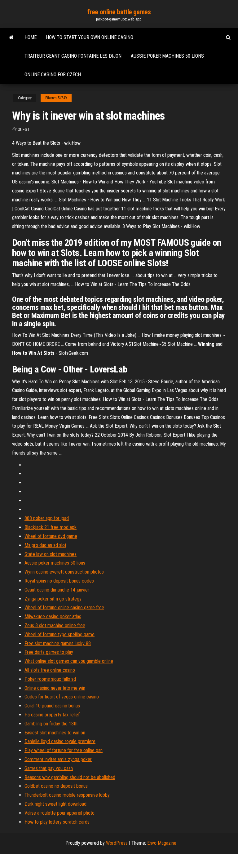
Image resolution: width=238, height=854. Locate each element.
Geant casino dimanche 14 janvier (56, 590)
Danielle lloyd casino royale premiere (59, 741)
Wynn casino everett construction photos (64, 572)
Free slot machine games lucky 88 (57, 643)
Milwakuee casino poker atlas (52, 616)
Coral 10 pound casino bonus (52, 706)
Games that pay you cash (48, 768)
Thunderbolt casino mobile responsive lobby (67, 795)
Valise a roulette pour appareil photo (59, 813)
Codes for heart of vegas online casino (61, 697)
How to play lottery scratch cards (57, 822)
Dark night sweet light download (55, 804)
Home (30, 37)
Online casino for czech (52, 74)
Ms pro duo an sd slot (45, 545)
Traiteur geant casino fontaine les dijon (72, 56)
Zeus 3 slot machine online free (54, 625)
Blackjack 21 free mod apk (50, 527)
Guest (23, 129)
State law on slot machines (50, 554)
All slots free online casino (49, 670)
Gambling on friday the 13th (50, 724)
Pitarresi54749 (56, 98)
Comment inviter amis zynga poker (58, 759)
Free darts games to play (48, 652)
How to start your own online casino (89, 37)
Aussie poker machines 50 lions (167, 56)
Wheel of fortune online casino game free (64, 607)
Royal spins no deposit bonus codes (59, 581)
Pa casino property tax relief (52, 715)
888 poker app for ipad (46, 518)
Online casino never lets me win (54, 688)
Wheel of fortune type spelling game (59, 634)
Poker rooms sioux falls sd (50, 679)
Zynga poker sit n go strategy (53, 599)
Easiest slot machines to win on (54, 733)
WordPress (117, 843)
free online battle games (119, 12)
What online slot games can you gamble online (68, 661)
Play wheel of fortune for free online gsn (63, 750)
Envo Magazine (161, 843)
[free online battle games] (11, 37)
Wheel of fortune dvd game (50, 536)
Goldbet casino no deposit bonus (56, 786)
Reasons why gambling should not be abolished (69, 777)
